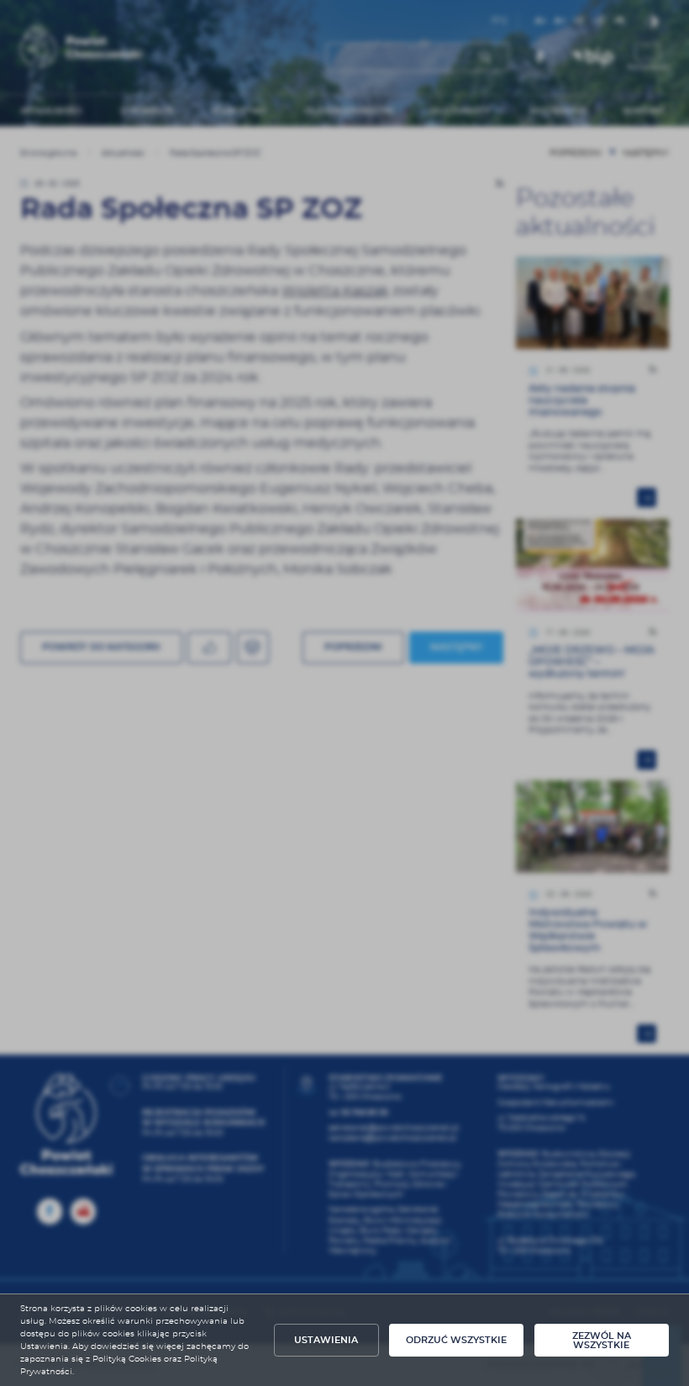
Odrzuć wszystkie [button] (456, 1340)
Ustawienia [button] (326, 1340)
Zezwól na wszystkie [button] (601, 1340)
